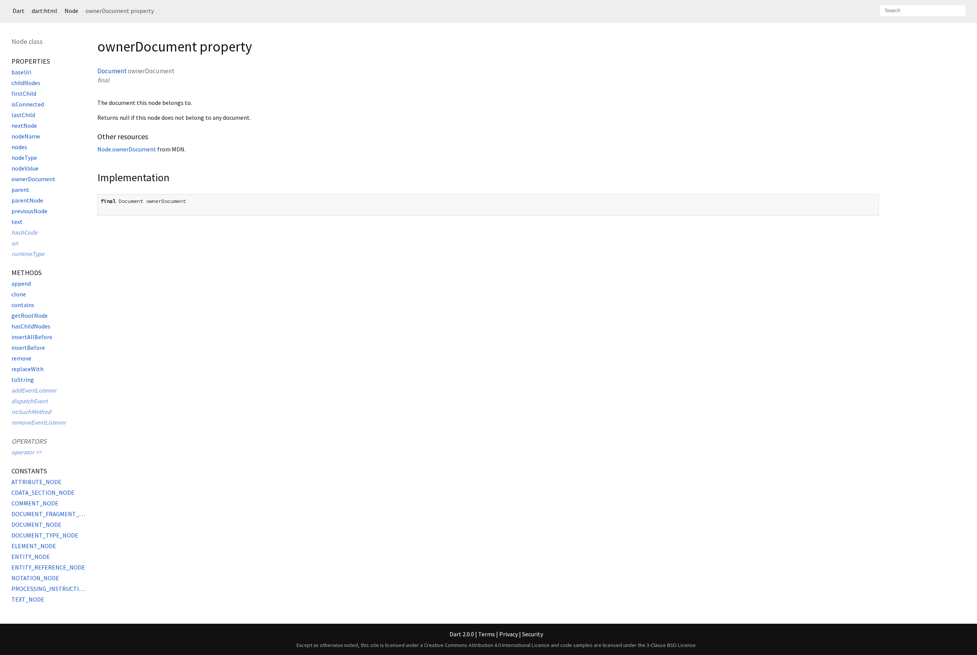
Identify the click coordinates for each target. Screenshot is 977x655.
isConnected (27, 104)
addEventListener (33, 390)
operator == (26, 452)
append (21, 283)
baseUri (21, 72)
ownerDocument (33, 179)
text (17, 221)
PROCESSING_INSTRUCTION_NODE (58, 588)
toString (22, 379)
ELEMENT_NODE (33, 546)
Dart (18, 10)
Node (71, 10)
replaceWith (27, 369)
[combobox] (923, 10)
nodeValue (25, 168)
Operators (29, 441)
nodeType (24, 157)
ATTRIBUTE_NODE (36, 482)
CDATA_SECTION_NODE (42, 492)
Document (112, 71)
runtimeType (27, 253)
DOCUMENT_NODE (36, 524)
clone (18, 294)
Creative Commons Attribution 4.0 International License (487, 645)
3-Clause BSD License (671, 645)
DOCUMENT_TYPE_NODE (44, 535)
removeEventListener (38, 422)
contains (22, 305)
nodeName (25, 136)
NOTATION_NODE (35, 578)
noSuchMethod (31, 411)
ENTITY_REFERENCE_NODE (48, 567)
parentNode (27, 200)
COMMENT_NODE (34, 503)
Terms (486, 634)
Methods (26, 272)
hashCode (24, 232)
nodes (19, 147)
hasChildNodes (30, 326)
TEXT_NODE (27, 599)
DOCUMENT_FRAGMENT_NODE (53, 514)
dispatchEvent (29, 401)
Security (532, 634)
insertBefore (28, 347)
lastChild (23, 115)
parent (20, 189)
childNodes (25, 83)
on (14, 243)
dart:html (44, 10)
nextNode (24, 125)
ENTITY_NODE (30, 556)
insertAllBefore (31, 337)
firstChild (23, 93)
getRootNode (29, 315)
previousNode (29, 211)
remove (21, 358)
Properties (30, 61)
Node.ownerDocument (126, 149)
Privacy (508, 634)
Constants (29, 471)
